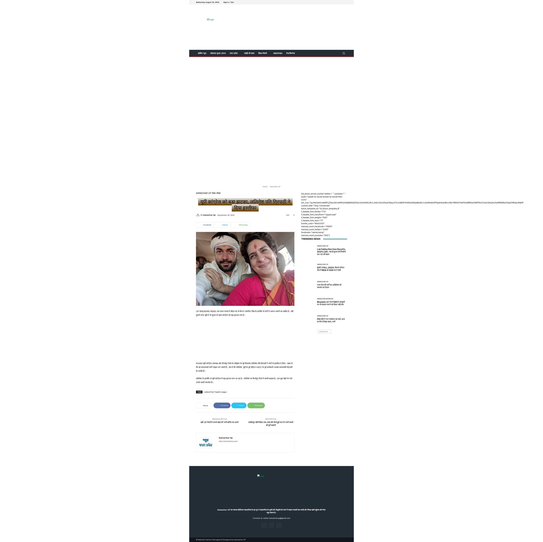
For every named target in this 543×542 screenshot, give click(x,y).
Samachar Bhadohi (325, 299)
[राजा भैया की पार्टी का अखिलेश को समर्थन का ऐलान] (308, 285)
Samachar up (209, 215)
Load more (323, 331)
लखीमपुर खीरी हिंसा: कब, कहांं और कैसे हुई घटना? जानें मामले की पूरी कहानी (270, 424)
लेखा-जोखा (216, 193)
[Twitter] (342, 2)
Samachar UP (275, 186)
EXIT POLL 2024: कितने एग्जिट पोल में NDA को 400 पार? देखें (330, 268)
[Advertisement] (295, 27)
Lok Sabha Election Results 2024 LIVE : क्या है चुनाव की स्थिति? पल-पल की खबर (331, 252)
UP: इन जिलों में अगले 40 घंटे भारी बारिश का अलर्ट (220, 422)
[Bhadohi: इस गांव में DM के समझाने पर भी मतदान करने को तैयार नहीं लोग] (308, 302)
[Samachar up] (198, 215)
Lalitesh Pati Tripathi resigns (215, 392)
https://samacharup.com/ (228, 441)
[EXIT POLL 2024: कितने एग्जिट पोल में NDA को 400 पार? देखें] (308, 267)
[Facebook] (335, 2)
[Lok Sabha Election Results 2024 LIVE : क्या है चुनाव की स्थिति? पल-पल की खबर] (308, 250)
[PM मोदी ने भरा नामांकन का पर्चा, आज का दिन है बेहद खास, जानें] (308, 319)
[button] (343, 53)
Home (265, 186)
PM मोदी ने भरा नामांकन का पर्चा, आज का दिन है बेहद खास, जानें (331, 320)
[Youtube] (345, 2)
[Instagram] (338, 2)
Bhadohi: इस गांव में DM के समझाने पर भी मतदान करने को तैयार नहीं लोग (331, 303)
